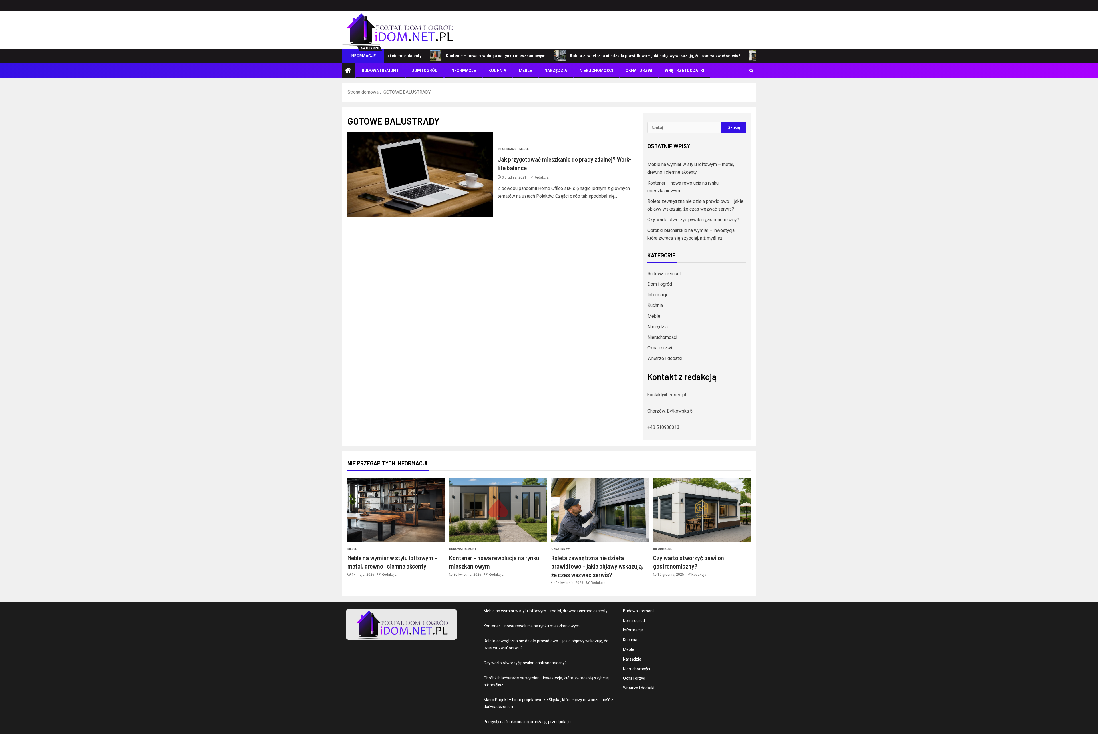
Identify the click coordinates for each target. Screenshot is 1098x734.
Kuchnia (497, 70)
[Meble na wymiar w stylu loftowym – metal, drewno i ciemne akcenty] (396, 510)
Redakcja (541, 177)
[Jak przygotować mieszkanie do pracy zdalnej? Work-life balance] (420, 174)
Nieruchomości (596, 70)
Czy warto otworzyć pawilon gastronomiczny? (693, 219)
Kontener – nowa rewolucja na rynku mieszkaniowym (462, 55)
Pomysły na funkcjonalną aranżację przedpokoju (527, 721)
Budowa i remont (380, 70)
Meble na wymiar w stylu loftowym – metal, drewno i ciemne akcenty (546, 611)
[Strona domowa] (348, 71)
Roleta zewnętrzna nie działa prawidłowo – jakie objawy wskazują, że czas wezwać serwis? (622, 55)
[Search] (751, 70)
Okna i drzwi (639, 70)
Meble (525, 70)
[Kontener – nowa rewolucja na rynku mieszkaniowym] (498, 510)
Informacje (463, 70)
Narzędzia (555, 70)
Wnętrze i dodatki (684, 70)
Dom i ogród (424, 70)
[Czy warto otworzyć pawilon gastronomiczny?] (702, 510)
